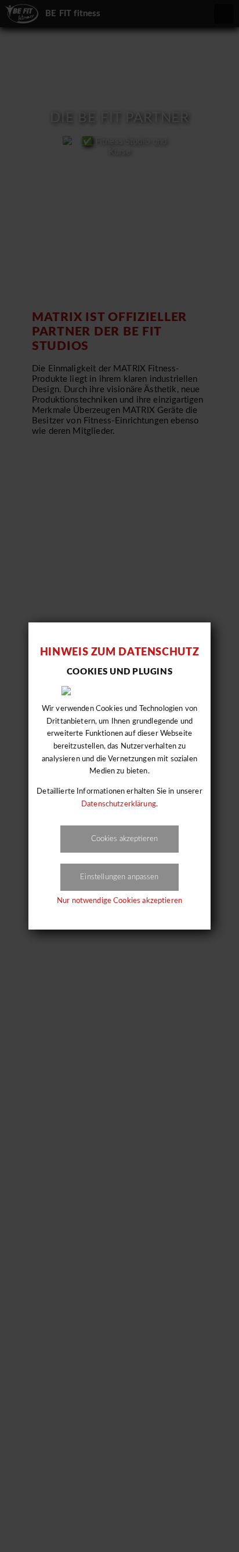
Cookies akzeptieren (124, 838)
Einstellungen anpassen (119, 876)
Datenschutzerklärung (118, 804)
